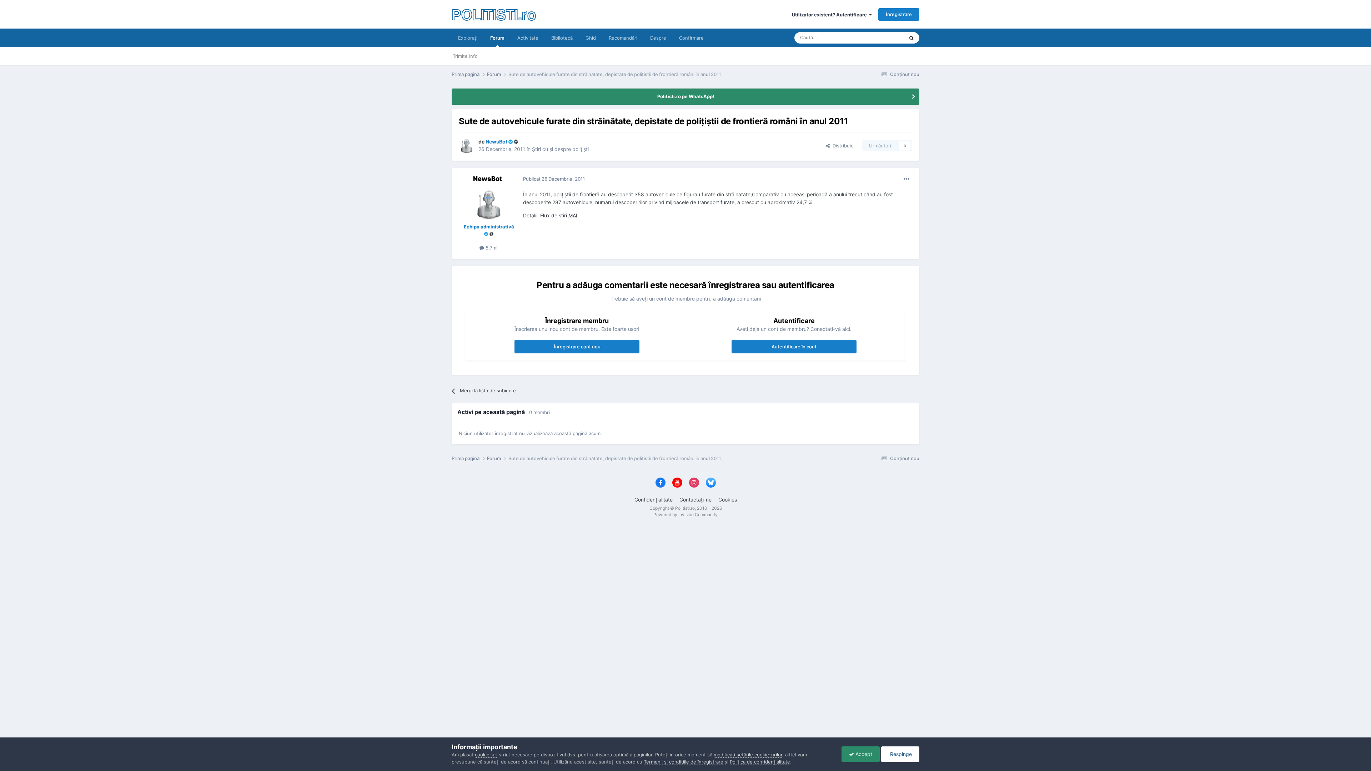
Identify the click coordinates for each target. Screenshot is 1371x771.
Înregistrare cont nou (577, 346)
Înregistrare (899, 14)
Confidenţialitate (653, 500)
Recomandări (623, 38)
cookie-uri (486, 754)
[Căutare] (911, 38)
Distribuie (842, 145)
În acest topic (880, 37)
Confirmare (691, 38)
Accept (863, 754)
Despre (658, 38)
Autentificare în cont (794, 346)
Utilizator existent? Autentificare (830, 14)
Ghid (591, 38)
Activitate (527, 38)
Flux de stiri (558, 215)
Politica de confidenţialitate (760, 762)
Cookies (727, 500)
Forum (497, 38)
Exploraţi (467, 38)
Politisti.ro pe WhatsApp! (685, 96)
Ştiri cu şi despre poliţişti (560, 149)
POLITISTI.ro (494, 14)
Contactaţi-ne (695, 500)
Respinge (900, 754)
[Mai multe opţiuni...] (906, 179)
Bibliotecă (562, 38)
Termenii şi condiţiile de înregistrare (683, 762)
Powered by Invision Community (685, 514)
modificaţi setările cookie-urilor (748, 754)
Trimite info (465, 56)
